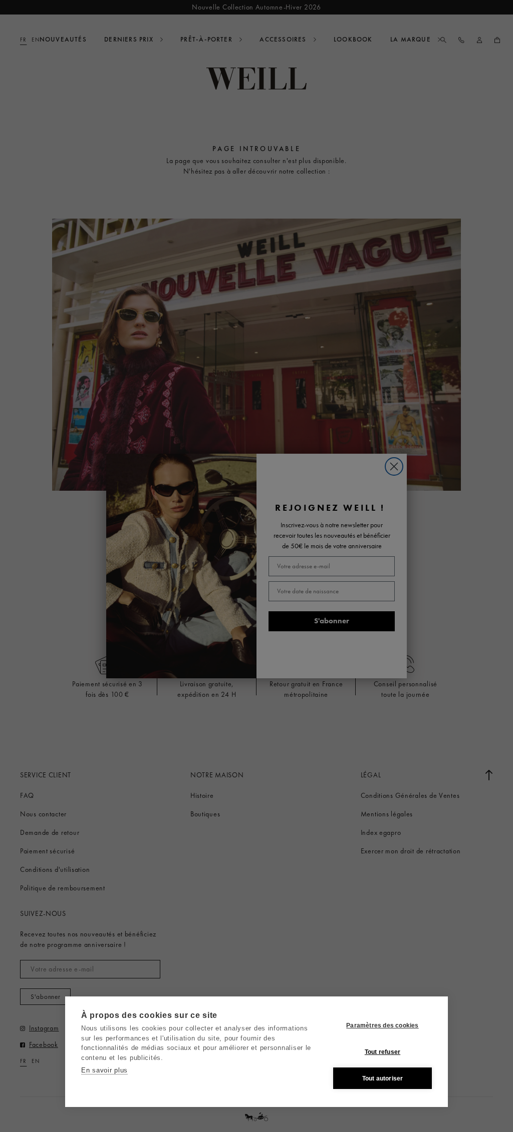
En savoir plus (104, 1070)
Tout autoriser (382, 1078)
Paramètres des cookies (382, 1025)
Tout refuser (382, 1051)
